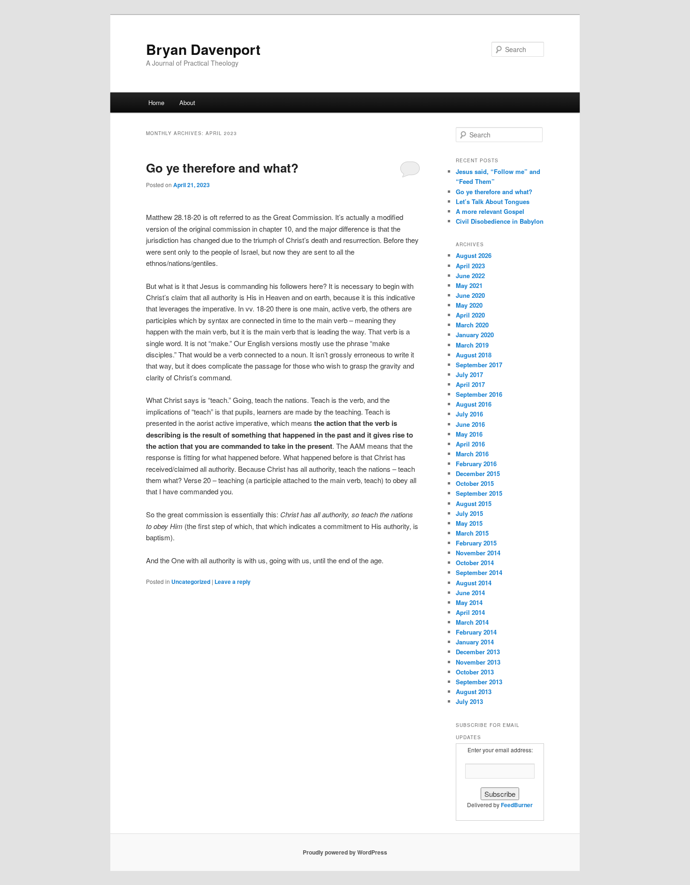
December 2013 (478, 651)
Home (156, 102)
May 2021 (469, 285)
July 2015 (469, 513)
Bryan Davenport (203, 49)
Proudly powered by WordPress (345, 852)
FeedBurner (517, 805)
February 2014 (476, 632)
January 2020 (475, 334)
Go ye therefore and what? (222, 167)
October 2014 (475, 562)
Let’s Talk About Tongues (492, 201)
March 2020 (472, 324)
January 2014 (475, 641)
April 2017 (470, 384)
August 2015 (473, 503)
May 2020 (469, 305)
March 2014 (472, 622)
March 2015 (472, 533)
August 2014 (473, 582)
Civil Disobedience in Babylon (500, 221)
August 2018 (473, 354)
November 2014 (478, 552)
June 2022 (470, 275)
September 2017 (479, 364)
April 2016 (470, 443)
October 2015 (475, 483)
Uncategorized (190, 581)
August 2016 (473, 404)
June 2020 (470, 295)
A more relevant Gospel (490, 211)
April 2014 (470, 612)
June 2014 (470, 592)
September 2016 (479, 394)
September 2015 (479, 493)
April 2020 (470, 314)
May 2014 (469, 602)
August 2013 (473, 691)
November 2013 (478, 662)
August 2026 (473, 255)
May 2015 (469, 523)
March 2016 (472, 453)
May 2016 (469, 434)
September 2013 (479, 681)
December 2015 (478, 473)
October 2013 (475, 671)
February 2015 (476, 542)
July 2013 (469, 701)
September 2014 (479, 572)
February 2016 (476, 463)
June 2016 (470, 424)
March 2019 (472, 344)
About (187, 102)
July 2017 (469, 374)
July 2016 (469, 413)
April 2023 (470, 265)
